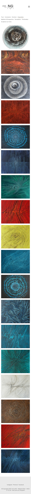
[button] (29, 7)
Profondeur (25, 19)
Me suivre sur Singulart (18, 490)
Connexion (8, 17)
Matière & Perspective (7, 19)
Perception (18, 19)
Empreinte (20, 17)
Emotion (14, 17)
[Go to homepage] (8, 6)
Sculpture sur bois (6, 21)
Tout (2, 17)
